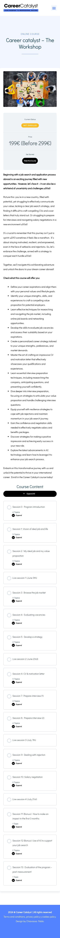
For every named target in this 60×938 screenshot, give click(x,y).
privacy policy (33, 916)
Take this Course (30, 161)
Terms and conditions (14, 916)
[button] (54, 8)
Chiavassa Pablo (35, 921)
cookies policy (49, 916)
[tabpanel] (30, 325)
